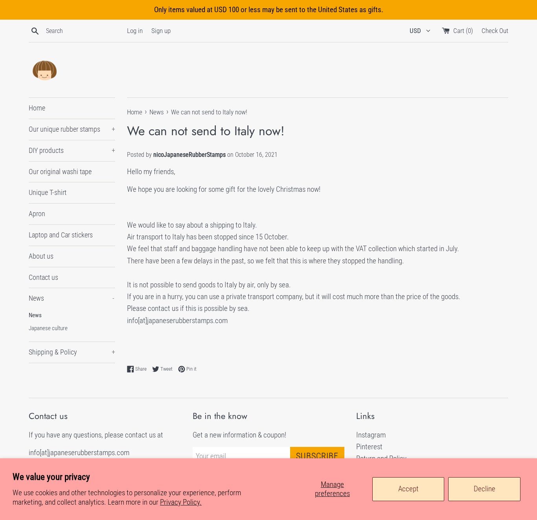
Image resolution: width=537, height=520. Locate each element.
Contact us (43, 277)
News (71, 298)
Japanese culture (48, 328)
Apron (37, 213)
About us (41, 256)
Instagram (371, 434)
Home (37, 108)
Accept (408, 488)
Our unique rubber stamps (72, 129)
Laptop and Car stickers (61, 235)
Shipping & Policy (72, 352)
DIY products (72, 150)
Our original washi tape (60, 171)
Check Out (495, 31)
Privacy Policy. (181, 502)
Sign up (161, 31)
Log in (135, 31)
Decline (484, 488)
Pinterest (369, 446)
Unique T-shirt (47, 192)
